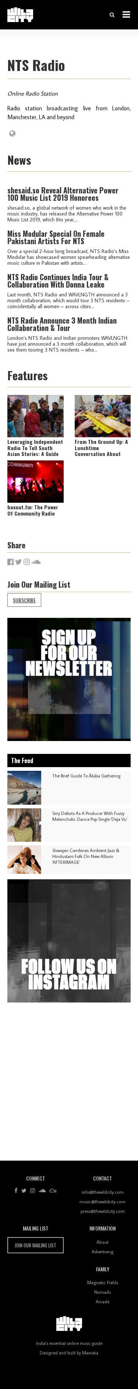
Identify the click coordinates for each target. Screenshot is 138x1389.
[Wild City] (69, 1323)
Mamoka (90, 1353)
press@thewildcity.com (103, 1211)
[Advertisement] (69, 1084)
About (102, 1242)
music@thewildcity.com (102, 1201)
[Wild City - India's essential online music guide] (20, 14)
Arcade (102, 1301)
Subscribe (24, 600)
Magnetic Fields (102, 1282)
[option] (69, 679)
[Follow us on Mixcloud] (52, 1191)
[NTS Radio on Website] (12, 133)
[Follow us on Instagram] (32, 1191)
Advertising (102, 1251)
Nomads (102, 1292)
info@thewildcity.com (103, 1192)
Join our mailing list (35, 1245)
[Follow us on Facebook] (16, 1191)
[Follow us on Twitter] (24, 1191)
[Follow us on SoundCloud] (42, 1191)
